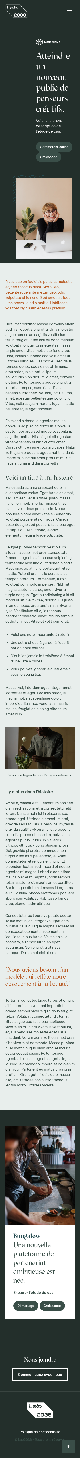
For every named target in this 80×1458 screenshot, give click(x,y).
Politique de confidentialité (40, 1432)
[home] (16, 11)
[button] (69, 11)
